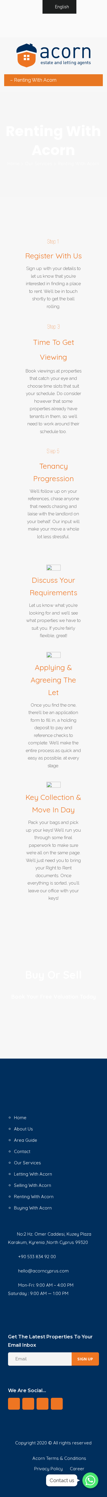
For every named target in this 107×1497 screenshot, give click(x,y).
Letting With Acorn (33, 1174)
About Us (23, 1129)
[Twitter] (47, 25)
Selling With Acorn (32, 1185)
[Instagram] (73, 25)
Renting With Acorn (34, 1196)
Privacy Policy (48, 1468)
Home (13, 163)
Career (77, 1468)
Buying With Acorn (33, 1208)
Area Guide (25, 1140)
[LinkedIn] (64, 25)
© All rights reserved (70, 1443)
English (62, 6)
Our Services (38, 163)
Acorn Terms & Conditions (59, 1458)
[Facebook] (55, 25)
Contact (22, 1151)
